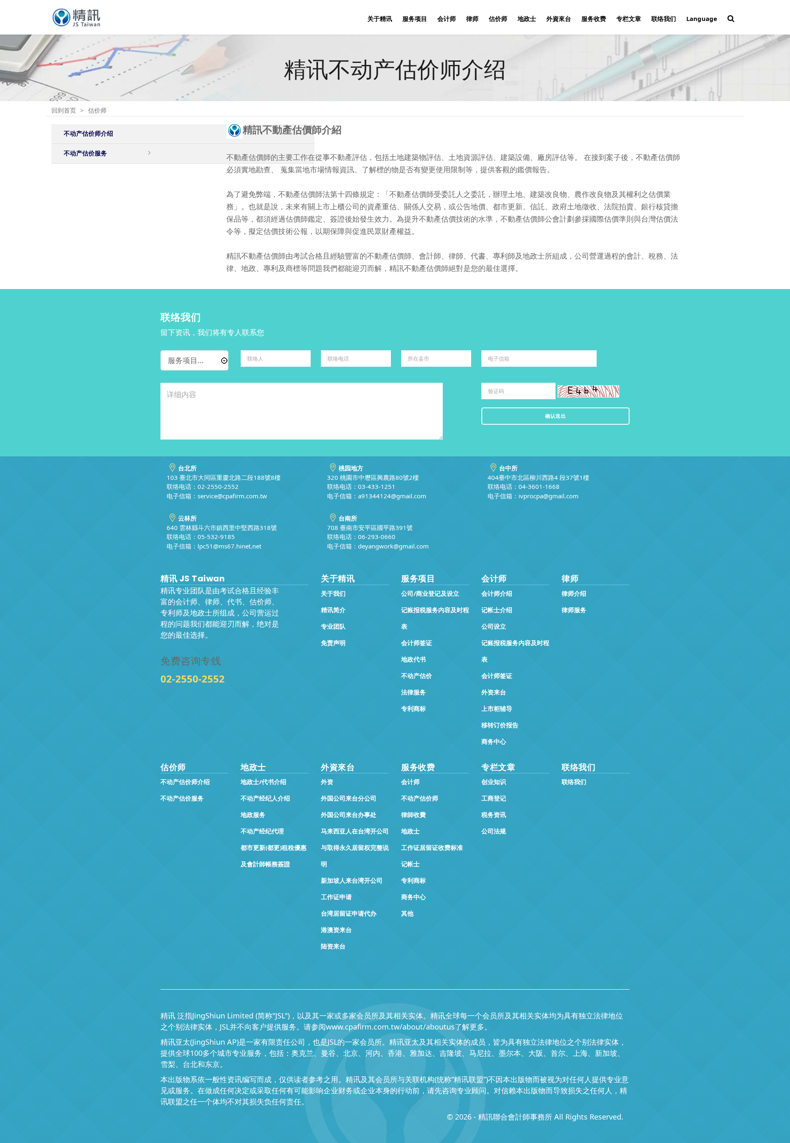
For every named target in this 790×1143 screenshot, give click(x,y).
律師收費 (413, 814)
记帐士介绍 (496, 610)
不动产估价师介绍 (88, 133)
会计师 (446, 18)
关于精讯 (379, 18)
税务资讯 (493, 814)
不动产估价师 (419, 798)
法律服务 (413, 692)
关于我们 (333, 593)
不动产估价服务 (85, 153)
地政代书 (413, 659)
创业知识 (493, 781)
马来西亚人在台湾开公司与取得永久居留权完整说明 (355, 847)
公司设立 (493, 626)
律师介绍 (574, 593)
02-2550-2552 (192, 678)
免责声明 (333, 643)
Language (701, 18)
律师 (472, 18)
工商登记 (493, 798)
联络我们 (663, 18)
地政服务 (253, 814)
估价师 (498, 18)
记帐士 (410, 864)
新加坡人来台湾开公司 (352, 880)
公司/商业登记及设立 (430, 593)
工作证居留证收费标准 (432, 847)
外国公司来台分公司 (348, 798)
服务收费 (593, 18)
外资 (327, 781)
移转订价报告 (499, 725)
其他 (407, 913)
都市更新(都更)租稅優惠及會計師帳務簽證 (274, 855)
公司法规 (493, 831)
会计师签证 (416, 643)
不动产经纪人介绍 (265, 798)
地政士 (527, 18)
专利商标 (413, 708)
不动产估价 (416, 675)
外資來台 (558, 18)
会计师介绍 (496, 593)
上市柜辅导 (496, 708)
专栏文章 (628, 18)
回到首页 (63, 110)
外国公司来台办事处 (348, 814)
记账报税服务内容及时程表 (435, 618)
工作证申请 (336, 897)
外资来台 (493, 692)
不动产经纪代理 (262, 831)
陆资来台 (333, 946)
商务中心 (493, 741)
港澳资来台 (336, 930)
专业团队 (333, 626)
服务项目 (414, 18)
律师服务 (574, 610)
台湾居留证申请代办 (348, 913)
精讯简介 (333, 610)
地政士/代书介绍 (263, 781)
